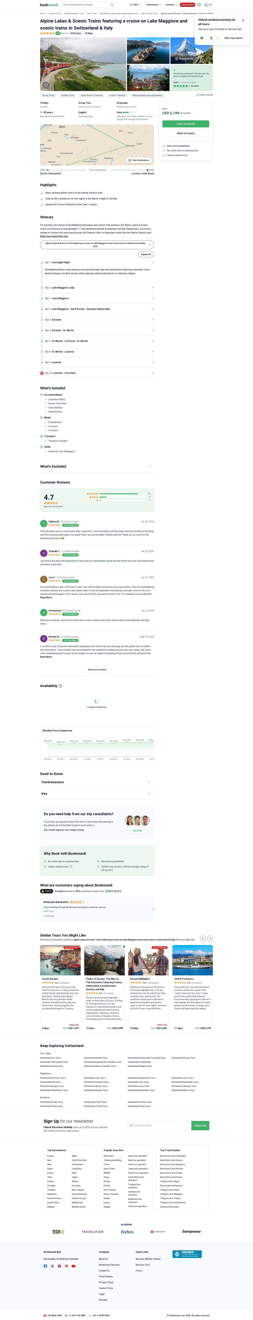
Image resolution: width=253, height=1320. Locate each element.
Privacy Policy (106, 1282)
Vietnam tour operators (134, 1193)
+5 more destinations (97, 170)
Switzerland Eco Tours (50, 1058)
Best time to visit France (171, 1177)
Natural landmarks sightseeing (147, 95)
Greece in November (169, 1207)
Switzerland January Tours (183, 1086)
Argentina (52, 1194)
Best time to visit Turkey (171, 1173)
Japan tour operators (138, 1168)
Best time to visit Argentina (172, 1164)
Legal (102, 1294)
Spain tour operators (137, 1156)
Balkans (51, 1207)
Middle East (77, 1202)
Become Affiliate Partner (148, 1259)
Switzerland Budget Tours (140, 1066)
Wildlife (107, 1173)
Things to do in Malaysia (171, 1194)
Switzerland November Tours (184, 1082)
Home (43, 13)
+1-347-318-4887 (77, 1315)
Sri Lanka (76, 1185)
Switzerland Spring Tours (95, 1086)
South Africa (53, 1202)
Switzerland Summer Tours (53, 1078)
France (50, 1173)
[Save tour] (45, 85)
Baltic (74, 1156)
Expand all (146, 254)
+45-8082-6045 (54, 1315)
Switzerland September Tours (54, 1090)
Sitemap (103, 1300)
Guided (107, 1198)
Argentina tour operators (135, 1200)
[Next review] (153, 909)
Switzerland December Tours (141, 1090)
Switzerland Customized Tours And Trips (146, 1058)
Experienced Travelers (92, 95)
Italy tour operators (137, 1160)
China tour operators (137, 1206)
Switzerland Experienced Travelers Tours (103, 1062)
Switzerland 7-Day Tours (95, 1102)
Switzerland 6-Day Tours (139, 1106)
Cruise (107, 1164)
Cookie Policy (106, 1288)
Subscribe (200, 1125)
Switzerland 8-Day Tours (51, 1102)
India (74, 1173)
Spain (50, 1168)
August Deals (187, 5)
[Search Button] (112, 4)
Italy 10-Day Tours (149, 13)
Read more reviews (97, 669)
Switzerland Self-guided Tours (54, 1062)
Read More (46, 597)
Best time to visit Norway (171, 1168)
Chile (49, 1177)
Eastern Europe (79, 1198)
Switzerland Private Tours (183, 1058)
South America (54, 1198)
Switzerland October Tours (96, 1082)
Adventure (108, 1156)
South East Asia (79, 1160)
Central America (79, 1194)
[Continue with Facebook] (201, 37)
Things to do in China (169, 1190)
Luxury (107, 1202)
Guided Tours (67, 95)
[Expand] (153, 288)
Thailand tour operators (134, 1186)
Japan (75, 1177)
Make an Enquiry (186, 133)
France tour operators (138, 1173)
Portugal (51, 1185)
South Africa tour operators (136, 1178)
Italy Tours (92, 13)
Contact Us (104, 1270)
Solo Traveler (110, 1190)
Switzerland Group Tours (51, 1066)
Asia (49, 1164)
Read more (49, 911)
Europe (50, 1156)
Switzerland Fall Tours (50, 1082)
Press (139, 1270)
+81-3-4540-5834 (101, 1315)
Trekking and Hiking (113, 1160)
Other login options (233, 38)
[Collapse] (153, 262)
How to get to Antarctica (171, 1185)
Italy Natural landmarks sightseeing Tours (119, 13)
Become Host (143, 1264)
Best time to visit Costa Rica (173, 1156)
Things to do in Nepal (169, 1181)
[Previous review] (40, 909)
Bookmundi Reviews (109, 1264)
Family (107, 1185)
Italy (49, 1160)
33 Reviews (75, 33)
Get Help (137, 830)
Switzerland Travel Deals (139, 1062)
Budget (107, 1207)
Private (107, 1181)
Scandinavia (77, 1164)
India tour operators (137, 1164)
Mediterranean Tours (74, 13)
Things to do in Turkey (170, 1198)
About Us (103, 1259)
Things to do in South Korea (173, 1202)
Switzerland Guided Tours (96, 1058)
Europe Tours (55, 13)
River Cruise (109, 1168)
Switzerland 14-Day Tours (140, 1102)
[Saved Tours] (199, 5)
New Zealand (78, 1190)
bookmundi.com (177, 1315)
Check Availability (185, 123)
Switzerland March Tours (183, 1090)
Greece (50, 1181)
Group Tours (48, 95)
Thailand (51, 1190)
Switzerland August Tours (52, 1086)
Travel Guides (106, 1276)
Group (106, 1177)
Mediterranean (79, 1207)
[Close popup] (243, 20)
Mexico (75, 1181)
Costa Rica (77, 1168)
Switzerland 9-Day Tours (51, 1106)
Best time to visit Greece (171, 1160)
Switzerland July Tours (94, 1078)
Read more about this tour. (54, 236)
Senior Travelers (118, 95)
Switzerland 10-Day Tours (96, 1106)
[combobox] (88, 4)
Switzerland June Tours (139, 1086)
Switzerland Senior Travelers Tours (100, 1066)
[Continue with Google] (211, 37)
